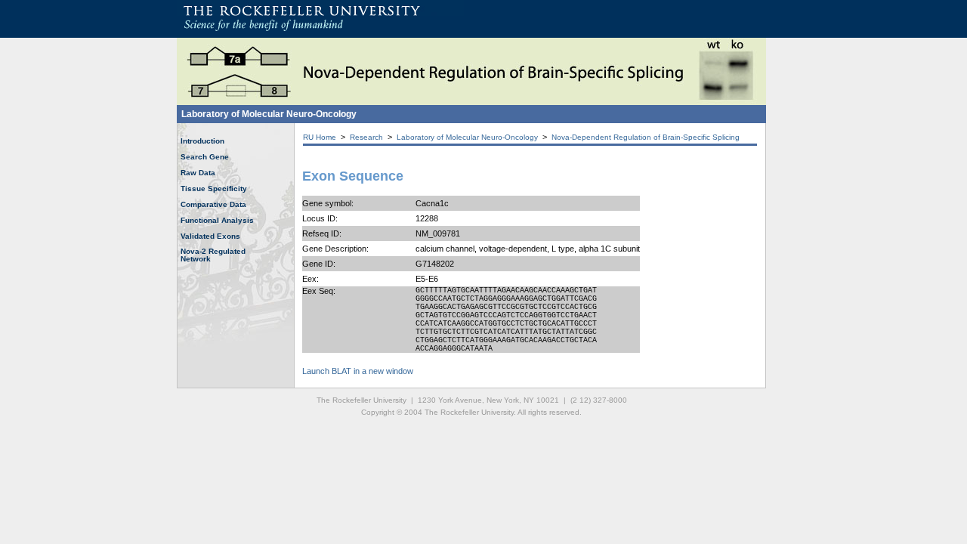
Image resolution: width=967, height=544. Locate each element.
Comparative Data (213, 204)
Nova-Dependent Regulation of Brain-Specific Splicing (645, 137)
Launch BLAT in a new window (357, 371)
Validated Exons (210, 236)
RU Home (319, 137)
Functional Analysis (217, 220)
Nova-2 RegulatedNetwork (213, 255)
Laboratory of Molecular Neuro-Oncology (269, 114)
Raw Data (198, 172)
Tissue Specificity (214, 188)
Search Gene (205, 157)
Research (366, 137)
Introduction (202, 141)
